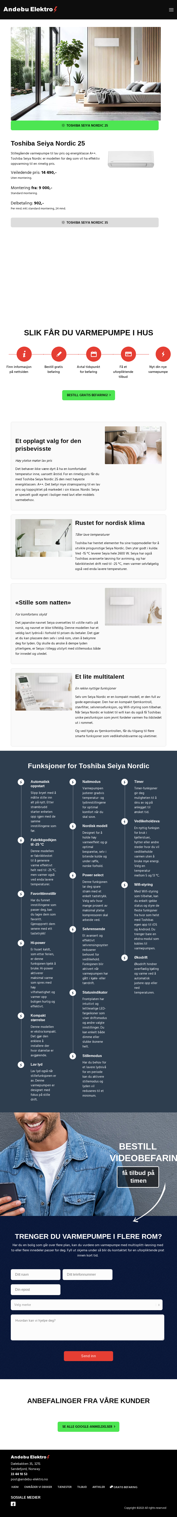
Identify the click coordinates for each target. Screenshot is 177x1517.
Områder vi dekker (38, 1487)
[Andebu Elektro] (30, 9)
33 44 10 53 (19, 1474)
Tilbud (82, 1487)
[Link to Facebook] (13, 1504)
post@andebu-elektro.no (29, 1479)
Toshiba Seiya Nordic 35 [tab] (87, 222)
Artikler (98, 1487)
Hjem (15, 1487)
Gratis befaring (125, 1487)
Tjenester (65, 1487)
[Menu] (171, 10)
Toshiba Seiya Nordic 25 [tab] (87, 125)
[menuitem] (171, 10)
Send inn (88, 1356)
